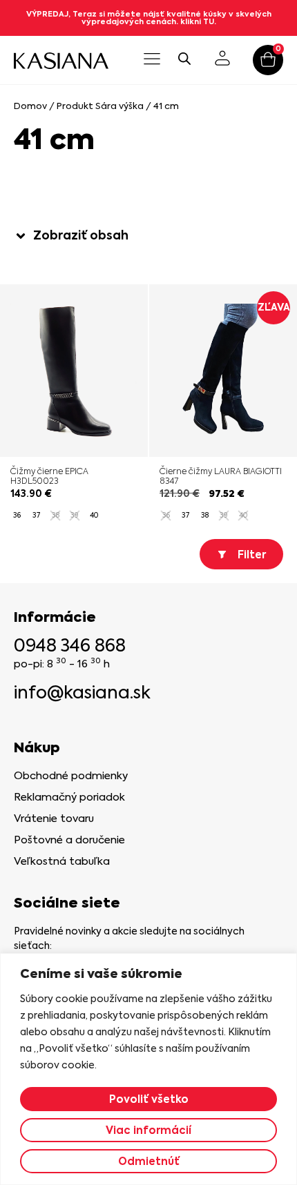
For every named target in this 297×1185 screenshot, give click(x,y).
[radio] (16, 515)
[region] (148, 1069)
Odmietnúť (149, 1161)
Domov (30, 106)
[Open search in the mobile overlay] (184, 58)
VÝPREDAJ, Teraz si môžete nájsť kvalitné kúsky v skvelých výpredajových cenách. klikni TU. (148, 17)
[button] (151, 60)
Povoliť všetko (149, 1099)
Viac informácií (148, 1130)
